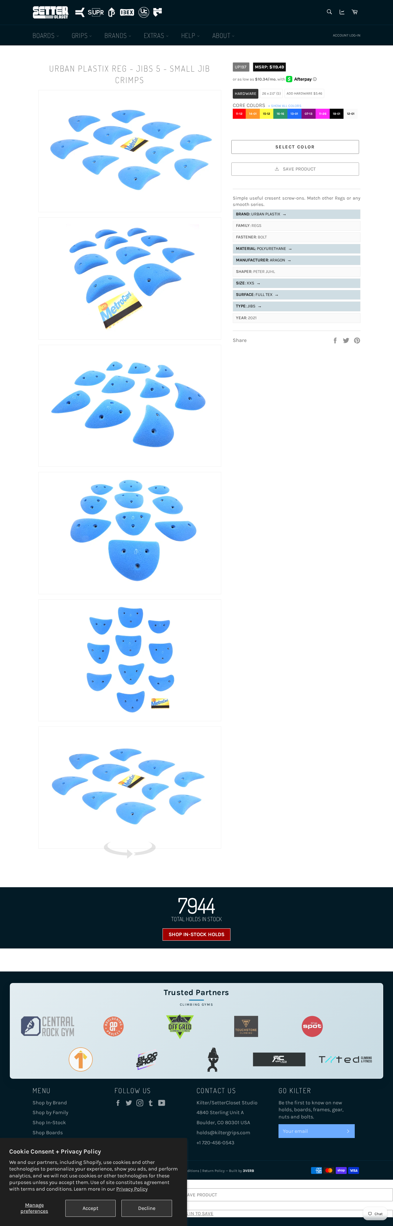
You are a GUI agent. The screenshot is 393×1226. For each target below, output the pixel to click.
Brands (116, 35)
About (222, 35)
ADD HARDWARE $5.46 (304, 93)
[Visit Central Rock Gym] (47, 1026)
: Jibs (249, 306)
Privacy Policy (132, 1189)
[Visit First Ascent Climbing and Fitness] (80, 1059)
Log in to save (196, 1213)
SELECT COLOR (295, 147)
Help (189, 35)
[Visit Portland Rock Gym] (213, 1059)
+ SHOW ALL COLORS (285, 106)
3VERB (248, 1170)
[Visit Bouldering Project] (113, 1026)
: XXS (248, 283)
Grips (80, 35)
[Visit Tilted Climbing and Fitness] (345, 1059)
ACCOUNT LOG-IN (346, 35)
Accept (90, 1208)
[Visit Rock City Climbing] (279, 1059)
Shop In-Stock (49, 1122)
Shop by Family (50, 1112)
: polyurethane (264, 248)
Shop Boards (48, 1132)
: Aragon (263, 260)
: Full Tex (257, 294)
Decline (146, 1208)
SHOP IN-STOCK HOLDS (196, 934)
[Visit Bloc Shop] (147, 1059)
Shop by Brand (50, 1102)
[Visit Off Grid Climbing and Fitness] (180, 1026)
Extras (155, 35)
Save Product (299, 169)
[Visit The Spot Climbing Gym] (312, 1026)
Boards (44, 35)
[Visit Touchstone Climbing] (246, 1026)
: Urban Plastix (261, 214)
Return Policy (213, 1170)
